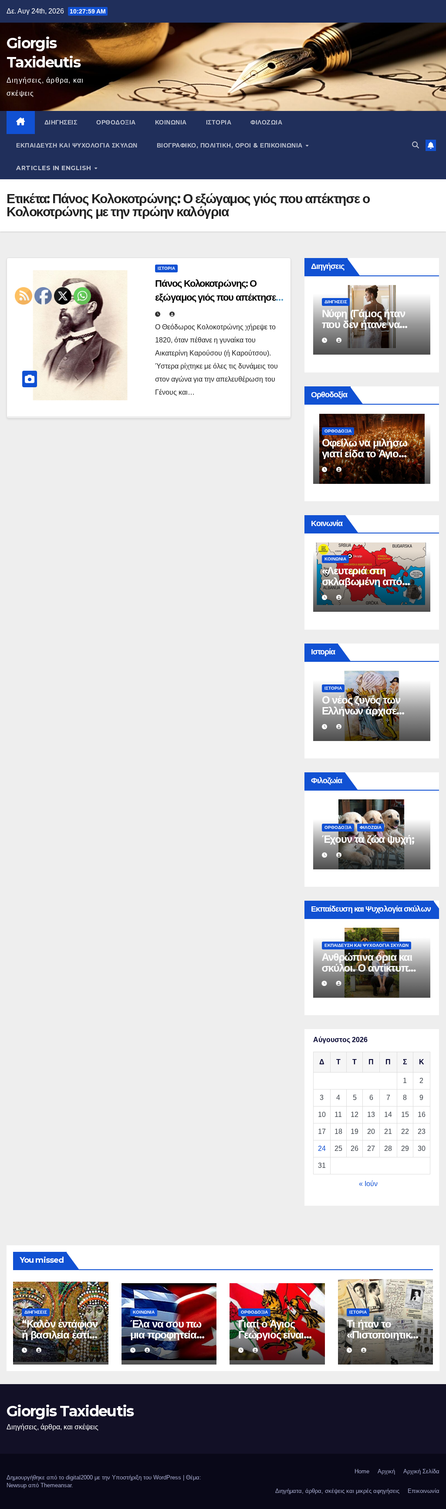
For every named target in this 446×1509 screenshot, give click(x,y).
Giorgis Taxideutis (70, 1411)
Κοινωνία (171, 122)
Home (362, 1471)
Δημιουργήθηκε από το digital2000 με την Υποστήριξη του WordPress (95, 1477)
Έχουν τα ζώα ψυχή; (368, 839)
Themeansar (56, 1485)
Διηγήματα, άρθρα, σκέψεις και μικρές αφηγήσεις (337, 1491)
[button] (415, 145)
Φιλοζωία (266, 122)
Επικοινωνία (423, 1491)
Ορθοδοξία (116, 122)
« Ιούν (368, 1183)
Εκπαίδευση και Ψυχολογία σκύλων (77, 145)
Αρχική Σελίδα (421, 1471)
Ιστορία (219, 122)
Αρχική (386, 1471)
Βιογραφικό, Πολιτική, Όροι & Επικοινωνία (231, 145)
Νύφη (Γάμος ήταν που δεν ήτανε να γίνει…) (363, 324)
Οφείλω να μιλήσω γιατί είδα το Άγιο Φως (364, 453)
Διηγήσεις (61, 122)
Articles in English (54, 168)
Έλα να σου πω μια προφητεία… (167, 1329)
